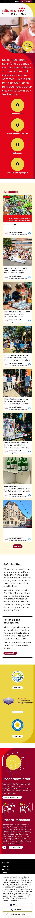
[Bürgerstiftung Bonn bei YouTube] (16, 1)
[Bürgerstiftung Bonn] (14, 15)
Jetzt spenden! (26, 1)
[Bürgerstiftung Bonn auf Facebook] (11, 1)
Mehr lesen (17, 688)
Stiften (4, 873)
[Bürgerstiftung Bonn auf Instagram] (13, 1)
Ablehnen (17, 910)
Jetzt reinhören (15, 847)
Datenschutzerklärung (10, 900)
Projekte (4, 866)
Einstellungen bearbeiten (17, 914)
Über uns (5, 863)
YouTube (4, 847)
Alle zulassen (17, 905)
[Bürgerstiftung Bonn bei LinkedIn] (18, 1)
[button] (17, 215)
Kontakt (6, 1)
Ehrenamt (5, 869)
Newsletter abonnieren (12, 797)
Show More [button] (17, 546)
